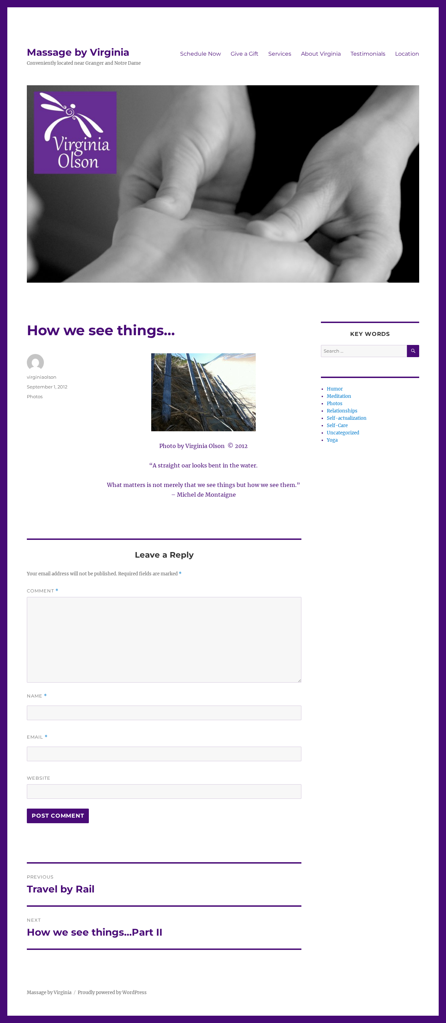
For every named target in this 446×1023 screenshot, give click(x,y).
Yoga (332, 440)
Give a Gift (245, 53)
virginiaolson (41, 377)
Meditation (339, 396)
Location (407, 53)
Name (37, 696)
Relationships (342, 411)
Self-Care (337, 425)
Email (37, 737)
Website (39, 778)
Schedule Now (200, 53)
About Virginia (321, 53)
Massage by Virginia (78, 52)
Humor (335, 389)
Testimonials (368, 53)
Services (279, 53)
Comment (43, 591)
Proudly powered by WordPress (112, 993)
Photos (35, 396)
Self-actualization (347, 418)
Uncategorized (343, 433)
